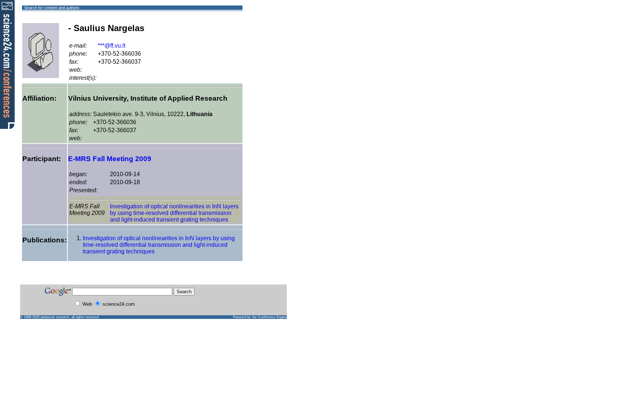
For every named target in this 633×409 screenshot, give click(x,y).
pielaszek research (55, 317)
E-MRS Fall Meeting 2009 (109, 159)
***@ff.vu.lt (111, 45)
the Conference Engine (269, 317)
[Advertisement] (269, 34)
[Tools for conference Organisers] (7, 64)
